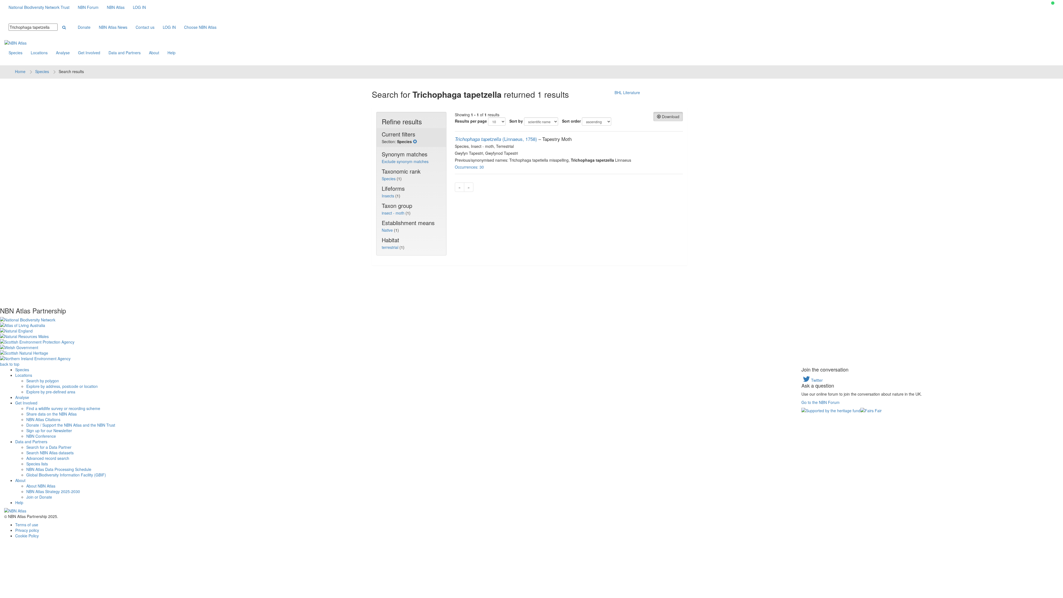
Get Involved (89, 52)
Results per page (471, 121)
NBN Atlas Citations (43, 419)
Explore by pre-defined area (50, 392)
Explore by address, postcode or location (62, 386)
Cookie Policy (27, 535)
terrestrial (390, 247)
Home (20, 71)
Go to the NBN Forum (820, 402)
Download (670, 116)
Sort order (571, 121)
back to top (9, 364)
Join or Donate (39, 497)
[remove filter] (415, 141)
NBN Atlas (116, 7)
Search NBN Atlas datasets (50, 452)
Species (15, 52)
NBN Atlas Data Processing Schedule (58, 469)
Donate (84, 27)
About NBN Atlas (40, 486)
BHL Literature (627, 92)
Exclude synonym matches (405, 161)
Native (388, 230)
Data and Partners (125, 52)
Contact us (145, 27)
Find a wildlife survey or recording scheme (63, 408)
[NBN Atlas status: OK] (1052, 3)
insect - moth (394, 213)
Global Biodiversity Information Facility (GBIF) (66, 475)
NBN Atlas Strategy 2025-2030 (53, 491)
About (154, 52)
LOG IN (139, 7)
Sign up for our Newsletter (49, 430)
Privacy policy (27, 530)
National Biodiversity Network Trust (39, 7)
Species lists (37, 463)
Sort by (516, 121)
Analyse (63, 52)
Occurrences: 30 (469, 167)
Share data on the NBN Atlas (51, 414)
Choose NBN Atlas (200, 27)
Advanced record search (47, 458)
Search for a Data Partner (48, 447)
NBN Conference (41, 436)
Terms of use (26, 524)
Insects (388, 196)
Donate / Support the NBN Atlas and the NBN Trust (70, 425)
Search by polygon (42, 380)
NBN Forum (88, 7)
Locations (39, 52)
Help (171, 52)
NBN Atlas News (113, 27)
